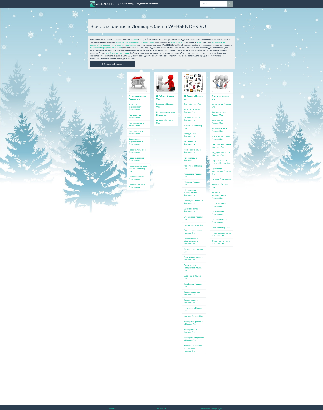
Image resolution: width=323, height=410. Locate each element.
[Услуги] (221, 83)
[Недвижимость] (138, 83)
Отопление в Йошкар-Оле (193, 218)
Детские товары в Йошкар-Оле (192, 119)
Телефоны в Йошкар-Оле (193, 285)
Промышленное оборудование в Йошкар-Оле (191, 241)
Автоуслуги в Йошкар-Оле (221, 105)
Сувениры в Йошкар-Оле (193, 277)
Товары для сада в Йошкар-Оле (191, 301)
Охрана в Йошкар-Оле (221, 179)
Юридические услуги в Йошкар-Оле (221, 242)
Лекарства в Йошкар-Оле (193, 175)
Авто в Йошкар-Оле (192, 104)
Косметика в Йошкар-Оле (193, 167)
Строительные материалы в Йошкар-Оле (193, 268)
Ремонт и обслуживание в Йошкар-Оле (219, 195)
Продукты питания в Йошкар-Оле (193, 231)
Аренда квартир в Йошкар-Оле (136, 124)
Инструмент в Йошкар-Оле (190, 135)
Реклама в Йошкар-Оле (220, 186)
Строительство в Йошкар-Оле (219, 221)
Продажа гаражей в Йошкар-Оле (137, 151)
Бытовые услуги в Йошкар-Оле (219, 113)
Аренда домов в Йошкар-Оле (135, 116)
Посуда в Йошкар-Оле (193, 225)
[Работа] (165, 83)
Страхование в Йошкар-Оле (218, 213)
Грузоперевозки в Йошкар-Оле (219, 130)
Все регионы (161, 409)
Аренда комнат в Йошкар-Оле (136, 132)
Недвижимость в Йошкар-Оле (137, 97)
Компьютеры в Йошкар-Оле (190, 159)
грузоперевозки (218, 42)
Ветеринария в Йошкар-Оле (218, 121)
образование (130, 45)
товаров (134, 40)
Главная (112, 409)
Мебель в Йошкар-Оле (192, 183)
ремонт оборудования (100, 45)
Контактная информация (211, 409)
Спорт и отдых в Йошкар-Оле (219, 205)
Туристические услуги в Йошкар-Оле (221, 234)
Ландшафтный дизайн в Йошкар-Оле (221, 146)
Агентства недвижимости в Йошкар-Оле (136, 107)
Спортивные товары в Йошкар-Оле (193, 258)
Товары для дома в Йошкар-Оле (192, 293)
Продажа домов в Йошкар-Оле (136, 159)
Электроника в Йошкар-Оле (190, 331)
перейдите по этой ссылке (117, 53)
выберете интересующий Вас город (106, 48)
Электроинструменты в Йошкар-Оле (193, 323)
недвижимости (135, 42)
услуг (142, 40)
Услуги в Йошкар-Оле (221, 97)
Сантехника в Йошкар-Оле (194, 250)
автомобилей (122, 42)
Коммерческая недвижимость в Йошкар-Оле (136, 142)
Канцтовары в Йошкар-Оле (190, 143)
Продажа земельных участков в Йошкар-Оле (138, 168)
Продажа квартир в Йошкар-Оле (137, 178)
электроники (148, 42)
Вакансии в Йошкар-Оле (165, 105)
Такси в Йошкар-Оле (221, 228)
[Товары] (193, 83)
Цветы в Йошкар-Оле (193, 316)
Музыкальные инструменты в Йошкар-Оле (190, 192)
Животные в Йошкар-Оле (193, 127)
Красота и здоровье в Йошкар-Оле (221, 137)
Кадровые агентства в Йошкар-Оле (165, 113)
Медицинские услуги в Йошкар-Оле (221, 154)
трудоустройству (177, 42)
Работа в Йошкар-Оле (165, 97)
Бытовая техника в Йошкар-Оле (192, 111)
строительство (117, 45)
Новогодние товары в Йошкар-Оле (193, 202)
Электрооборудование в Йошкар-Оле (194, 339)
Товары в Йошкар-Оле (193, 97)
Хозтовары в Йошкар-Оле (193, 309)
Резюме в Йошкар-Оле (164, 121)
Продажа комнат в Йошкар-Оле (137, 186)
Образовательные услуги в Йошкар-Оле (221, 162)
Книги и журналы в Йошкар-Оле (192, 151)
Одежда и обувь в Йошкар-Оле (191, 210)
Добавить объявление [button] (113, 64)
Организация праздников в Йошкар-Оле (221, 171)
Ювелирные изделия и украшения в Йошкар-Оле (193, 348)
